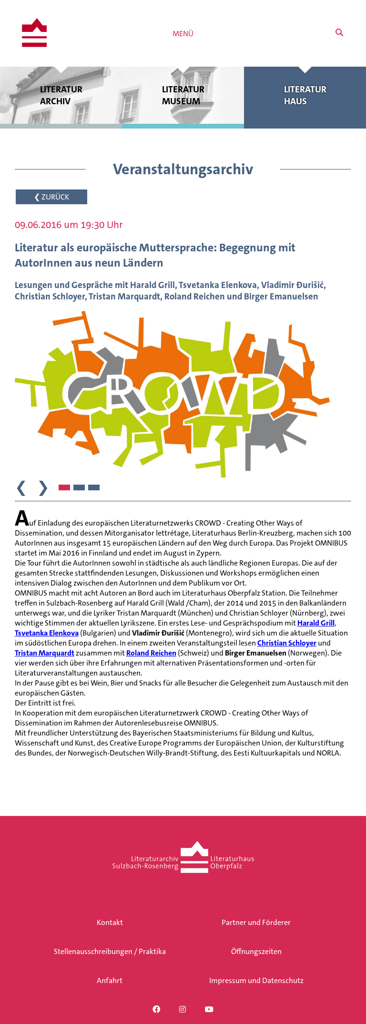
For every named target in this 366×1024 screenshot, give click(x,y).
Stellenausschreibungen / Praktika (110, 951)
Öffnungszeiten (256, 951)
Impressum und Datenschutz (256, 980)
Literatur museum (183, 95)
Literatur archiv (61, 95)
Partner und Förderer (256, 922)
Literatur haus (305, 95)
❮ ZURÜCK (51, 197)
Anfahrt (109, 980)
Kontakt (110, 922)
